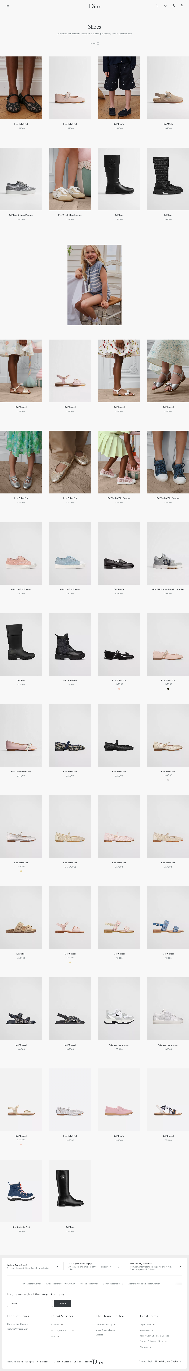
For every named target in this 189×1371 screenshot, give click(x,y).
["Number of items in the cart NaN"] (182, 6)
